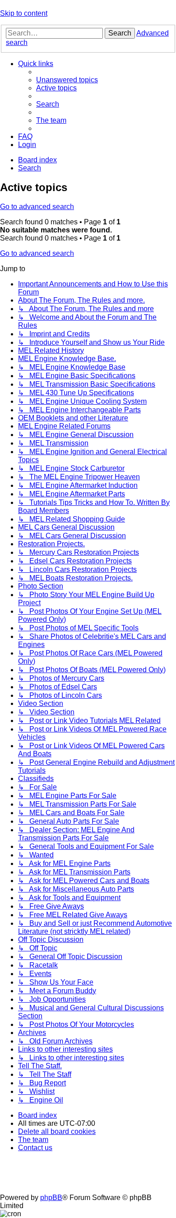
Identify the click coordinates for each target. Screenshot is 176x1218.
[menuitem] (67, 80)
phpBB (51, 1197)
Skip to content (23, 13)
